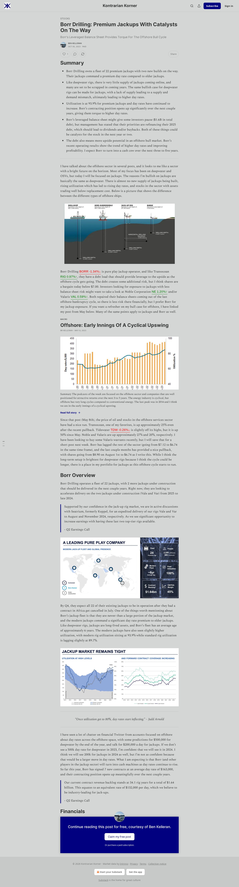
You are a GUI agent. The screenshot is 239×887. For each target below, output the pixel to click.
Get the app (135, 871)
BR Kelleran (66, 330)
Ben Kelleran (75, 43)
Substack (103, 880)
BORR (90, 271)
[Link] (55, 62)
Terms (143, 863)
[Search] (192, 6)
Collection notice (157, 863)
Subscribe (212, 5)
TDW (120, 430)
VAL (79, 296)
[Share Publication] (199, 6)
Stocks (65, 18)
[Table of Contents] (3, 443)
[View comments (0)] (75, 54)
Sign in (229, 5)
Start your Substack (111, 871)
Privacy (134, 863)
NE (159, 291)
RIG (68, 276)
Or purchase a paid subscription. (119, 845)
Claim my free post (119, 836)
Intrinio (124, 863)
